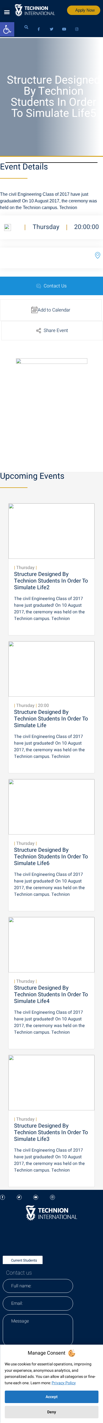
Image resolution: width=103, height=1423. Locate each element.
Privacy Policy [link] (64, 1383)
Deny (51, 1412)
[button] (6, 12)
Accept (52, 1397)
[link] (7, 29)
